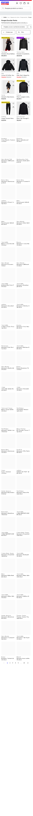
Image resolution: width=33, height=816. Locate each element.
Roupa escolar (23, 17)
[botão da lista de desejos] (21, 3)
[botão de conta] (17, 3)
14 (24, 663)
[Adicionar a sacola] (13, 42)
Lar (8, 17)
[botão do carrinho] (24, 3)
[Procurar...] (3, 8)
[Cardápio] (28, 3)
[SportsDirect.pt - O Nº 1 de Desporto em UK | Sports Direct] (5, 3)
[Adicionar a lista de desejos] (13, 39)
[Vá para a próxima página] (28, 663)
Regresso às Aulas (15, 17)
